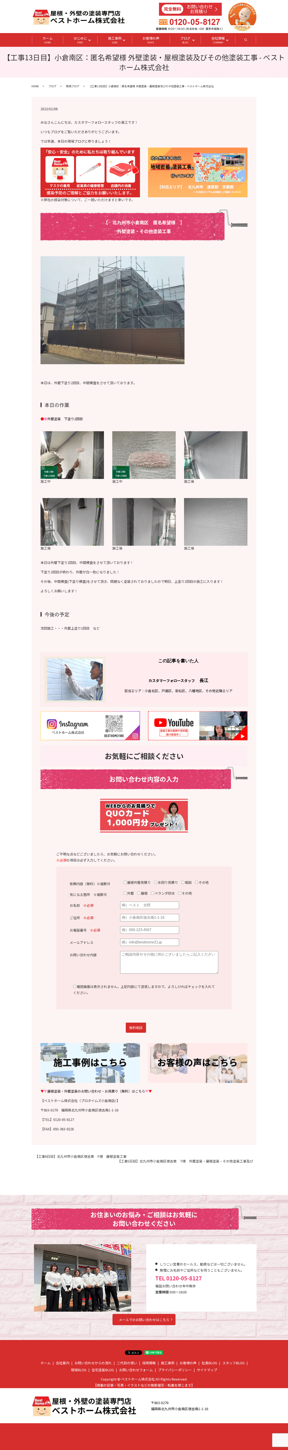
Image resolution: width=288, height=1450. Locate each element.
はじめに (80, 40)
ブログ (185, 40)
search (251, 41)
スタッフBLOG (233, 1362)
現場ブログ (72, 86)
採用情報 (149, 1362)
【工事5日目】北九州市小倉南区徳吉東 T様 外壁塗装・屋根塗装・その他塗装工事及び (185, 1161)
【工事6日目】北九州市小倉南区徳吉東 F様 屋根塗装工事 (80, 1156)
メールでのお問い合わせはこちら (144, 1319)
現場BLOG (78, 1369)
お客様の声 (150, 40)
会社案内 (62, 1362)
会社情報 (218, 40)
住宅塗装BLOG (103, 1369)
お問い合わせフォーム (136, 1369)
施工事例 (115, 40)
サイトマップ (207, 1369)
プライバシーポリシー (175, 1369)
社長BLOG (209, 1362)
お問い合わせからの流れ (93, 1362)
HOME (35, 86)
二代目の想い (127, 1362)
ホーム (48, 40)
